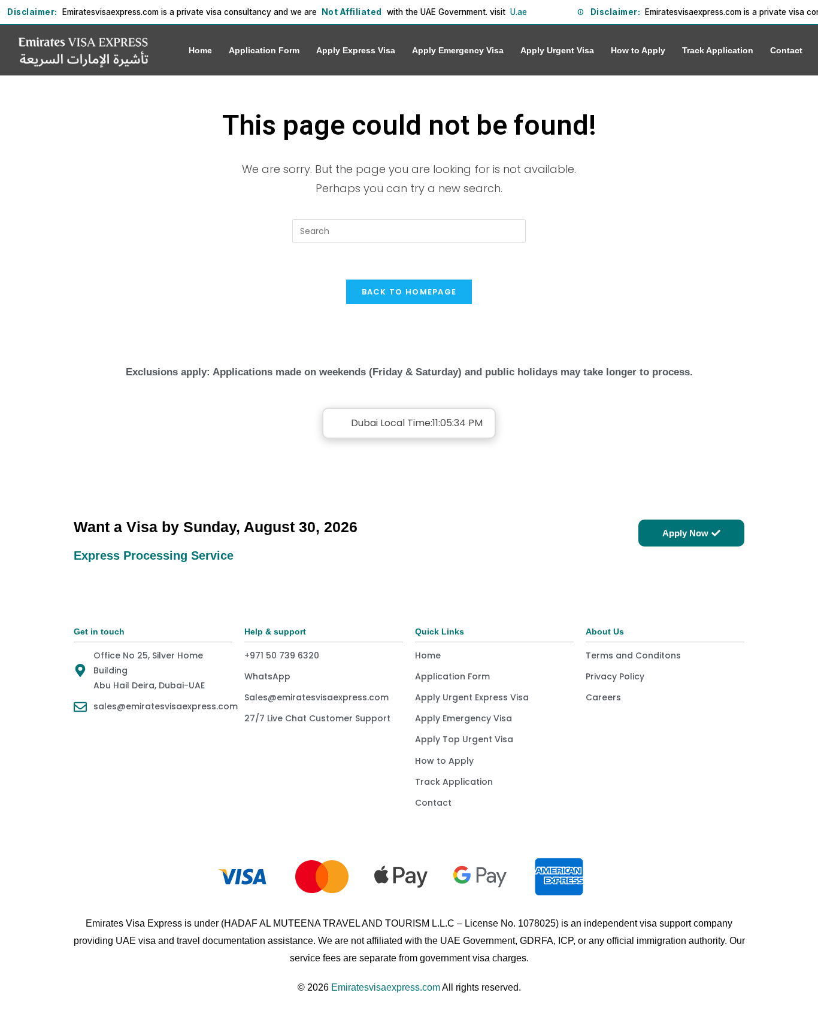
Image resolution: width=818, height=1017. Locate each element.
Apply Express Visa (355, 50)
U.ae (518, 12)
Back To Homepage (409, 291)
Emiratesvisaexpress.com (385, 987)
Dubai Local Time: (417, 423)
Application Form (264, 50)
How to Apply (638, 50)
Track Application (717, 50)
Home (200, 50)
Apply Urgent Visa (557, 50)
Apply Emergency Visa (458, 50)
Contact (786, 50)
